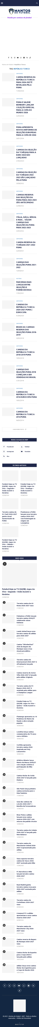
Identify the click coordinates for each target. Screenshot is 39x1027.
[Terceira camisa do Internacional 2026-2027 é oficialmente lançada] (8, 663)
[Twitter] (11, 57)
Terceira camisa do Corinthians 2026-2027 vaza (25, 902)
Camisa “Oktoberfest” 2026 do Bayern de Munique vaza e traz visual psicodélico (25, 648)
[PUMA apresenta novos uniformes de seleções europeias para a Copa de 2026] (8, 127)
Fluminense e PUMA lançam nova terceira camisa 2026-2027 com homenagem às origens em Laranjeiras (29, 517)
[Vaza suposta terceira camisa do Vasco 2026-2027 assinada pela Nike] (8, 862)
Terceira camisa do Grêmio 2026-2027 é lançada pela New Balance (27, 832)
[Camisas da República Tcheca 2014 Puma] (8, 412)
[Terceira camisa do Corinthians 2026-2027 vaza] (8, 903)
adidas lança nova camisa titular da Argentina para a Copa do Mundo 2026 (26, 968)
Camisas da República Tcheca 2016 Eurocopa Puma (26, 394)
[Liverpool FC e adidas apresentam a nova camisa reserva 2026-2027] (8, 916)
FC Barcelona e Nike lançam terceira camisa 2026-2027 (25, 874)
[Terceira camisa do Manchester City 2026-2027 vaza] (8, 929)
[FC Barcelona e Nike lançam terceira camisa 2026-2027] (8, 875)
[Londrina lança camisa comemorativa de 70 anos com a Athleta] (8, 735)
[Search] (37, 3)
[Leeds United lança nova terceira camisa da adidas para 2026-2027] (8, 634)
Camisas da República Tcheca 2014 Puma (25, 414)
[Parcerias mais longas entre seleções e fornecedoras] (8, 282)
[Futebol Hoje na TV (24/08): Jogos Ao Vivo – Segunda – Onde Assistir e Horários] (10, 475)
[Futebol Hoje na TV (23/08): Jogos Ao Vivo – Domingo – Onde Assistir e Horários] (29, 475)
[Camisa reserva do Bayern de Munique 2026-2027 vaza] (8, 942)
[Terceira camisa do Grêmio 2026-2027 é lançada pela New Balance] (8, 833)
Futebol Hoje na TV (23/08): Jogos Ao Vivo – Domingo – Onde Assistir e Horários (28, 488)
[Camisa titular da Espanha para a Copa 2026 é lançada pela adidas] (8, 955)
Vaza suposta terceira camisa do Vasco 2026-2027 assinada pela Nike (26, 861)
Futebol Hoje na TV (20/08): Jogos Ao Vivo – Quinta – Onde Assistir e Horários (26, 704)
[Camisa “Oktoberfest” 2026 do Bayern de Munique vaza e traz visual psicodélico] (8, 647)
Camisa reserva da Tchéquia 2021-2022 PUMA (25, 244)
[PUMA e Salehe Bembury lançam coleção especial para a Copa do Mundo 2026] (8, 102)
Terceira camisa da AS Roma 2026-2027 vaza (25, 604)
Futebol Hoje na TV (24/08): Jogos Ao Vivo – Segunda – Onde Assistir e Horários (9, 488)
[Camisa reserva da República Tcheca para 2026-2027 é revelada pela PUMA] (8, 77)
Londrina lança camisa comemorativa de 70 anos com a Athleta (26, 734)
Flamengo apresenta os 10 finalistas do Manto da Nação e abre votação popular (27, 720)
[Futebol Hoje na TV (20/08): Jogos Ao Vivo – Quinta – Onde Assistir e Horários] (8, 704)
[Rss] (27, 57)
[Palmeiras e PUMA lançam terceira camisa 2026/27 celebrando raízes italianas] (8, 619)
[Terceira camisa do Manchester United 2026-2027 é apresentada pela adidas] (8, 846)
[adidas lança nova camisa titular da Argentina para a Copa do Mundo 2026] (8, 969)
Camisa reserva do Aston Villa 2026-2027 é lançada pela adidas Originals (27, 675)
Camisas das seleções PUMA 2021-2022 (26, 264)
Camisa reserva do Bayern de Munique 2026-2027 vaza (26, 942)
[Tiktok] (30, 57)
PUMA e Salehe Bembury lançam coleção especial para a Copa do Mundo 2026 (25, 107)
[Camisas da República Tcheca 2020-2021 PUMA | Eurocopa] (8, 304)
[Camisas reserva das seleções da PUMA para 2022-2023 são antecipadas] (8, 195)
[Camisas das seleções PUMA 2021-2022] (8, 262)
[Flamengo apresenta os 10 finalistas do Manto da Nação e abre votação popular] (8, 719)
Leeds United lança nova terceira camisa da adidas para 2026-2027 (26, 633)
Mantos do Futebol (7, 64)
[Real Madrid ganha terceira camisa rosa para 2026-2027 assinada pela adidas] (8, 888)
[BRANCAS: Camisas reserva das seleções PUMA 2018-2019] (8, 327)
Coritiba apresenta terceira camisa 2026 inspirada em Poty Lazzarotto (24, 748)
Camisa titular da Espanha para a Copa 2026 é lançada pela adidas (27, 955)
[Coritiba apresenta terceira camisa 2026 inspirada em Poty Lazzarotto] (8, 748)
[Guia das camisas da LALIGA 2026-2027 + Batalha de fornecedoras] (8, 805)
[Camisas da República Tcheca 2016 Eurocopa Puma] (8, 392)
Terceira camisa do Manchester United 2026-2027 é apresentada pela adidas (26, 846)
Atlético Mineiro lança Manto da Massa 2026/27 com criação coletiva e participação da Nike (26, 763)
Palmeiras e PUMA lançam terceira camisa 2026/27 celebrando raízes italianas (26, 619)
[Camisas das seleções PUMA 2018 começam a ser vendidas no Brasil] (8, 369)
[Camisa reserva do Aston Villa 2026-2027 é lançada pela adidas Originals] (8, 676)
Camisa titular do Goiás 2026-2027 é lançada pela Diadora (26, 778)
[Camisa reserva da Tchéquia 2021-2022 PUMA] (8, 242)
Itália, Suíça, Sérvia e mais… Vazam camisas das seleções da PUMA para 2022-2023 (26, 222)
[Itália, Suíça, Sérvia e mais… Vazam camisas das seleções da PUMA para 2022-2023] (8, 217)
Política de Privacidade (24, 1018)
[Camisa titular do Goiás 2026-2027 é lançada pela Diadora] (8, 778)
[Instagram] (14, 57)
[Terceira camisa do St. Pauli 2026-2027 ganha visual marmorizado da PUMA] (10, 503)
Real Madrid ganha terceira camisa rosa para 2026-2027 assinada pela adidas (26, 888)
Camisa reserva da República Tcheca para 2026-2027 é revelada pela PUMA (25, 82)
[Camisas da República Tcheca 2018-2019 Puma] (8, 349)
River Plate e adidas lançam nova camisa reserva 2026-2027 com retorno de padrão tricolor (27, 818)
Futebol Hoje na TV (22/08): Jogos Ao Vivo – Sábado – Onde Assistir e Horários (9, 544)
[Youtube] (18, 57)
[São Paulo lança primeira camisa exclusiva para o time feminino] (8, 792)
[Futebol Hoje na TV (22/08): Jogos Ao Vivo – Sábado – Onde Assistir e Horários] (10, 531)
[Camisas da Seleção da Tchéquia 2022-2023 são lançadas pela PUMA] (8, 172)
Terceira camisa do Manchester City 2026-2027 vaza (25, 928)
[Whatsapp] (21, 57)
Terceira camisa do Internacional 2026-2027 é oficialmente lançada (27, 662)
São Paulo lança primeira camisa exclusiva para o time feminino (26, 791)
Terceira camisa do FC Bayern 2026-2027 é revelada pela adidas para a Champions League (26, 689)
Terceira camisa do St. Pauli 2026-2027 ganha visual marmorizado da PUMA (9, 516)
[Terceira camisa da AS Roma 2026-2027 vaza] (8, 606)
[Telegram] (24, 57)
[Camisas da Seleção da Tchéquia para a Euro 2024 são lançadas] (8, 150)
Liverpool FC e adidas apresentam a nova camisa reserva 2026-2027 (27, 915)
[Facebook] (8, 57)
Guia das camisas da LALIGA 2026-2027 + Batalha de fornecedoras (26, 804)
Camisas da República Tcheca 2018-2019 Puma (25, 352)
